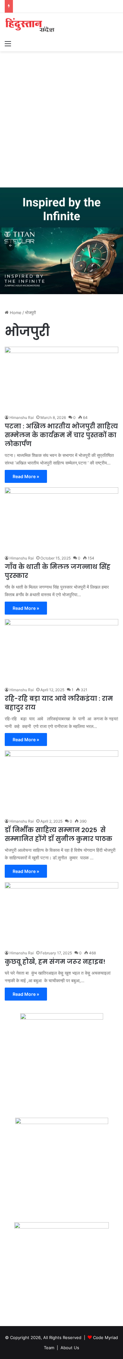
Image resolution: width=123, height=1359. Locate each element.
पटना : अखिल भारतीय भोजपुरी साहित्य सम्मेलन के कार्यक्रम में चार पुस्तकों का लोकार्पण (61, 435)
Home (15, 312)
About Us (70, 1347)
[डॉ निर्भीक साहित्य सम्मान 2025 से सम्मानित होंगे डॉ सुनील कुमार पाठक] (61, 782)
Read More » (26, 476)
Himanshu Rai (21, 417)
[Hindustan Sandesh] (30, 25)
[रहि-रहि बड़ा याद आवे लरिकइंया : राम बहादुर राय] (61, 651)
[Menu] (8, 43)
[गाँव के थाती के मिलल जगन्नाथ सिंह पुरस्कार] (61, 519)
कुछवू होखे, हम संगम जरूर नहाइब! (55, 961)
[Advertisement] (61, 116)
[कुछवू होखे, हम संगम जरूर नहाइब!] (61, 914)
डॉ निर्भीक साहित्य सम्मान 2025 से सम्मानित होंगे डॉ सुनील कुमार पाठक (58, 834)
